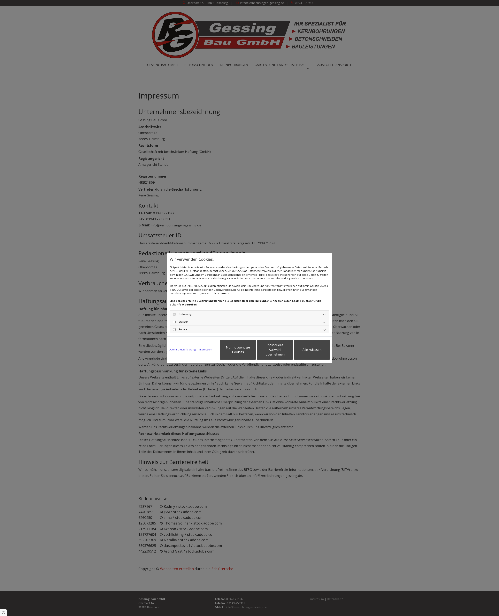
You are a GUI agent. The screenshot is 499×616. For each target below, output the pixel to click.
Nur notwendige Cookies (238, 349)
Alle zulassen (312, 350)
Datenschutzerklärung (182, 349)
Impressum (205, 349)
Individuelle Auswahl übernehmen (275, 349)
